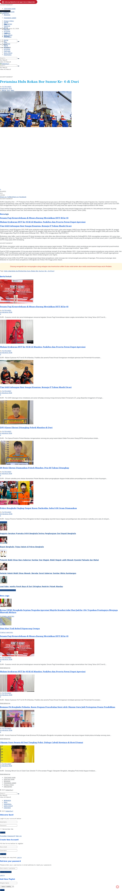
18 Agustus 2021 (6, 88)
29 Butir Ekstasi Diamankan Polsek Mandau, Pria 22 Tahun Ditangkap (34, 468)
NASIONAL (8, 804)
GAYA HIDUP (8, 806)
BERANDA (7, 800)
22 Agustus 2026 (6, 312)
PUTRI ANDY (6, 87)
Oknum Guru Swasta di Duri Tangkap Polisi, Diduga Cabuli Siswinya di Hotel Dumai (41, 742)
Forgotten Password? (7, 836)
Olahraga (7, 33)
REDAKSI (7, 15)
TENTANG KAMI (10, 9)
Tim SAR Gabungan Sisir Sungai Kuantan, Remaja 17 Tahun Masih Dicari (36, 226)
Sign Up (19, 836)
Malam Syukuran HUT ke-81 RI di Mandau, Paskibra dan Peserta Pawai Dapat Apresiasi (42, 222)
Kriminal (7, 31)
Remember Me (7, 829)
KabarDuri (9, 790)
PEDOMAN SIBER (10, 18)
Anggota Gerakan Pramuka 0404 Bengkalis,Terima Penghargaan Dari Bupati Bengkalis (38, 533)
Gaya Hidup (8, 35)
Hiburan (7, 29)
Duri (8, 90)
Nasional (7, 26)
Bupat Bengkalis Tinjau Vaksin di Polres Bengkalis (22, 547)
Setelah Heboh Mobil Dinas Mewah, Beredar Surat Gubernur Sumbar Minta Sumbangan (38, 573)
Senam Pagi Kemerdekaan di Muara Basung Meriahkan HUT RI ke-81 (34, 218)
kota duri (15, 271)
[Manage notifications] (117, 886)
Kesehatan (7, 37)
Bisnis (6, 28)
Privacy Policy (9, 21)
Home (6, 22)
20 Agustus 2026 (6, 514)
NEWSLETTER (5, 11)
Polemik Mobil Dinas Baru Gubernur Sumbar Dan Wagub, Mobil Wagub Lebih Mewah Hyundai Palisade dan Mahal (49, 560)
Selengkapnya (5, 668)
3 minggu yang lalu (7, 616)
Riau (5, 24)
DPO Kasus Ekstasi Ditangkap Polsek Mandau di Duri (26, 427)
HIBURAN (7, 808)
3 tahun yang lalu (6, 632)
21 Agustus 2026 (6, 393)
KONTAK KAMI (9, 779)
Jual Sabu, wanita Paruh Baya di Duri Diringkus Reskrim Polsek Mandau (31, 586)
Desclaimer (8, 24)
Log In (19, 857)
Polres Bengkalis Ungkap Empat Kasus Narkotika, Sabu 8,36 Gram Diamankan (38, 508)
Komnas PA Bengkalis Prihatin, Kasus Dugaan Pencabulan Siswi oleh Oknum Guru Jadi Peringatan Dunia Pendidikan (57, 707)
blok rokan (8, 271)
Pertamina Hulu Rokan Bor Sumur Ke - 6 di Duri (36, 271)
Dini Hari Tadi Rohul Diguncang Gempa (20, 628)
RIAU (5, 802)
